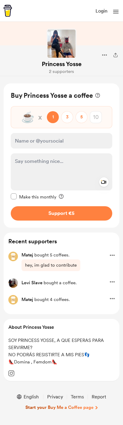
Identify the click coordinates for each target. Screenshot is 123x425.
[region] (61, 155)
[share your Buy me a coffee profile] (115, 55)
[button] (115, 11)
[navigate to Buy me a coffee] (8, 11)
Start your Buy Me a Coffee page (59, 407)
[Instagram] (11, 373)
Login (101, 11)
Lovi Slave (31, 282)
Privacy (55, 397)
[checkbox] (33, 197)
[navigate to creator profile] (61, 44)
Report (99, 397)
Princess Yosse (62, 64)
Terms (77, 397)
